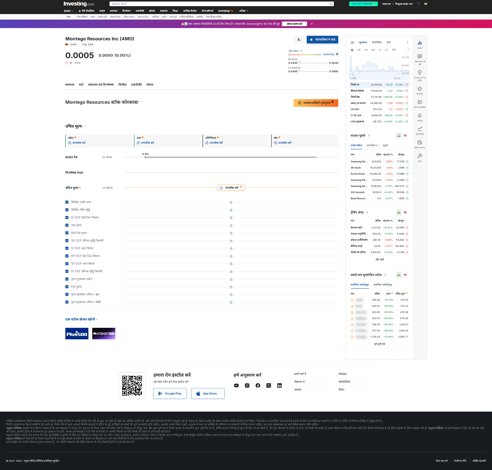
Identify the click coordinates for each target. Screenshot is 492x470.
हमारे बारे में (300, 373)
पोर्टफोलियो (344, 381)
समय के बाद (115, 16)
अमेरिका (155, 16)
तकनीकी (136, 84)
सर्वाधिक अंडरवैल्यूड (360, 284)
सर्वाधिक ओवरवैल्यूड (383, 284)
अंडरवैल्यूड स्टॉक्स (214, 16)
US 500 (355, 109)
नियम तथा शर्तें (442, 460)
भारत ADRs (143, 16)
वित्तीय (122, 84)
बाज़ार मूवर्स (358, 135)
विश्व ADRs (129, 16)
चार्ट (81, 84)
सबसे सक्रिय (356, 145)
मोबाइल (343, 373)
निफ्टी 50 (355, 84)
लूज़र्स (385, 145)
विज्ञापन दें (299, 381)
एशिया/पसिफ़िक (186, 16)
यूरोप (164, 16)
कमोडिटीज (377, 42)
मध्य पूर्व (173, 16)
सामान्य (69, 84)
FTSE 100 (356, 115)
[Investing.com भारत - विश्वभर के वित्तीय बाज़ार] (79, 4)
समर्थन (297, 389)
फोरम (149, 84)
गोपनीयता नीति (460, 460)
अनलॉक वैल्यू (328, 54)
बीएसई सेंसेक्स (357, 90)
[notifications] (418, 3)
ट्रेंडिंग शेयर (357, 212)
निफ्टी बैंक (355, 96)
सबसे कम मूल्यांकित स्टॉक (366, 275)
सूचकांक (363, 42)
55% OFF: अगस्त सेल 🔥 (364, 3)
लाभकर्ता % (372, 145)
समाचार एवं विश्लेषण (101, 84)
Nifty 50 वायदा (358, 103)
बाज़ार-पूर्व (102, 16)
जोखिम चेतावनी (479, 460)
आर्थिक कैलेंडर (190, 10)
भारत (93, 16)
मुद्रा (352, 42)
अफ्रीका (200, 16)
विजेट (341, 389)
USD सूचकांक (357, 121)
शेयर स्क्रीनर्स (207, 10)
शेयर (68, 16)
